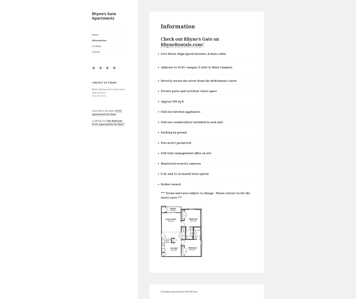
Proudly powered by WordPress (179, 291)
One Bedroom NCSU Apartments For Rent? (108, 122)
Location (96, 46)
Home (95, 34)
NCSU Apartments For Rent (107, 112)
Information (99, 40)
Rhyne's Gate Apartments (104, 16)
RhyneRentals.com (181, 44)
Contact (96, 51)
